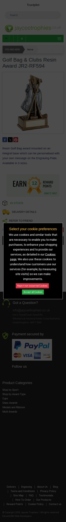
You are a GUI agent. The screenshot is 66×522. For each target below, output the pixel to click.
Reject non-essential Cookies (32, 285)
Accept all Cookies (33, 292)
